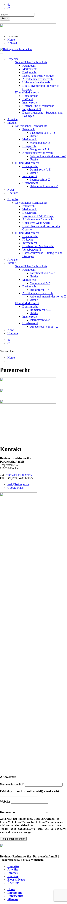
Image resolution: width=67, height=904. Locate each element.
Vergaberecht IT (31, 109)
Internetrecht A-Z (40, 179)
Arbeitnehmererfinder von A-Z (48, 156)
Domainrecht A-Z (40, 169)
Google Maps (15, 487)
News (10, 189)
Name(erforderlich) (12, 784)
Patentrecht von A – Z (42, 132)
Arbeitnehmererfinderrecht (37, 79)
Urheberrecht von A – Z (44, 186)
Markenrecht (29, 69)
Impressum (14, 892)
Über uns (12, 193)
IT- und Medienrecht (27, 92)
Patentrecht (28, 65)
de (8, 4)
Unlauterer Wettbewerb (36, 82)
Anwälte (12, 119)
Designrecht (29, 72)
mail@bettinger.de (18, 484)
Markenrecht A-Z (40, 142)
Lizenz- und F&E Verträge (38, 75)
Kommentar (8, 812)
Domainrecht (30, 95)
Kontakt (12, 42)
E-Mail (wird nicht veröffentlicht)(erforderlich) (29, 791)
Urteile (34, 136)
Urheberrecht (30, 182)
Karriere (12, 876)
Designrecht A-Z (40, 149)
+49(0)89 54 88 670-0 (19, 474)
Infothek (12, 122)
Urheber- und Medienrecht (38, 105)
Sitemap (12, 899)
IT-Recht (27, 99)
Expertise (12, 59)
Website (5, 801)
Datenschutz (15, 895)
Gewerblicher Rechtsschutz (31, 62)
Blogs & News (16, 879)
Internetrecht (29, 102)
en (8, 7)
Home (11, 39)
